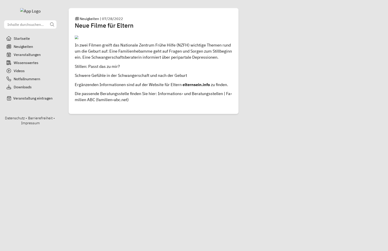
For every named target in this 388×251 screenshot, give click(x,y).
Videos (19, 71)
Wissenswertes (26, 62)
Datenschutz (15, 118)
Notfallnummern (27, 79)
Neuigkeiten (23, 46)
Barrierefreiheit (40, 118)
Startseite (22, 38)
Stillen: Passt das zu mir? (97, 66)
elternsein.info (196, 84)
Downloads (23, 87)
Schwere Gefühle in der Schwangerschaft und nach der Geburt (131, 75)
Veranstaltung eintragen (33, 98)
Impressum (30, 123)
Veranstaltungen (27, 54)
